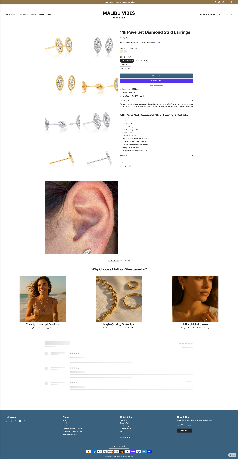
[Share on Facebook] (121, 166)
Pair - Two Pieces (141, 60)
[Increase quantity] (129, 68)
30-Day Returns (129, 92)
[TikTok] (231, 2)
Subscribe (184, 430)
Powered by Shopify (128, 456)
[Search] (223, 14)
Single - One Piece (127, 60)
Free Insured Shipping (131, 89)
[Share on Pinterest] (130, 166)
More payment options (156, 85)
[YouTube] (227, 2)
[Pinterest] (223, 2)
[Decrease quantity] (122, 68)
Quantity (123, 65)
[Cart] (227, 14)
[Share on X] (125, 166)
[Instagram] (219, 2)
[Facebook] (215, 2)
